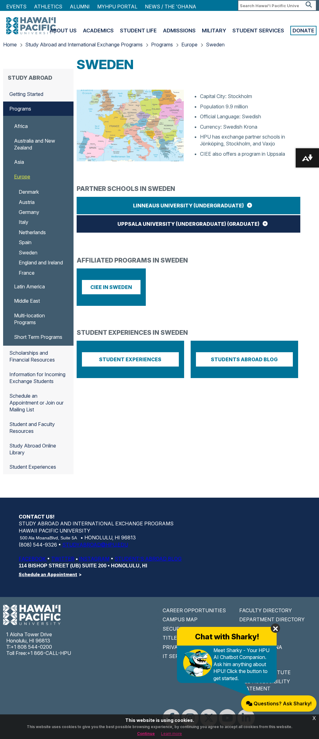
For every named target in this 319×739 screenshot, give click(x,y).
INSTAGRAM (94, 559)
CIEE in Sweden (111, 287)
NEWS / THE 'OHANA (170, 6)
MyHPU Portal (117, 6)
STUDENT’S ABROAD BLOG (148, 559)
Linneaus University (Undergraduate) (188, 205)
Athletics (48, 6)
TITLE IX (173, 638)
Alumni (80, 6)
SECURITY (175, 629)
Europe (189, 44)
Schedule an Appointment (48, 574)
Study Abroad (30, 77)
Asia (19, 162)
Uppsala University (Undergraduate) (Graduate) (188, 224)
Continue (146, 733)
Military (214, 30)
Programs (162, 44)
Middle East (27, 301)
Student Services (258, 30)
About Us (63, 30)
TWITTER (62, 559)
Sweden (215, 44)
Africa (21, 126)
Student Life (138, 30)
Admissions (179, 30)
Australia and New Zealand (34, 144)
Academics (98, 30)
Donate (303, 30)
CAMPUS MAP (180, 619)
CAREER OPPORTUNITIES (194, 610)
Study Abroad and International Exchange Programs (84, 44)
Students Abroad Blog (244, 359)
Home (10, 44)
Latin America (29, 286)
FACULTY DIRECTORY (265, 610)
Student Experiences (32, 467)
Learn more (171, 733)
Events (16, 6)
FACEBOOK (33, 559)
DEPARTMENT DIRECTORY (272, 619)
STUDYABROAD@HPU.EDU (95, 545)
